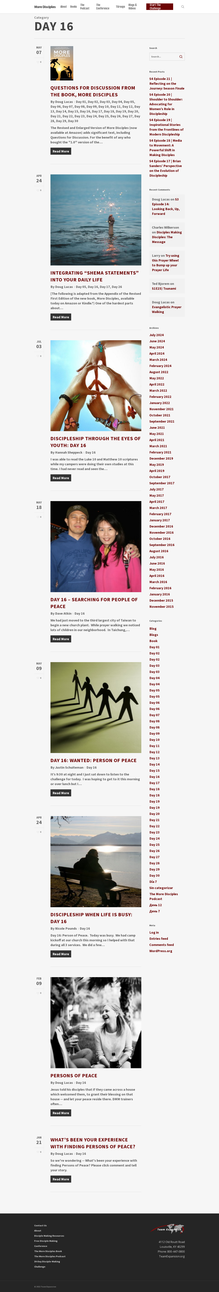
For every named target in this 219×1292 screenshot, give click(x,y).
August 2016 (158, 551)
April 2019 (156, 471)
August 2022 (158, 372)
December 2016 (161, 526)
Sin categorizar (161, 888)
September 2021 (162, 421)
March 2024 (158, 359)
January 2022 (159, 403)
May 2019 (156, 464)
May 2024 (156, 347)
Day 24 (91, 116)
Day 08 (79, 106)
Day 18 (109, 111)
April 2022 (156, 384)
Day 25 (103, 116)
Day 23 (79, 116)
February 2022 (160, 396)
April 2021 (156, 440)
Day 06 (55, 106)
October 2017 (159, 477)
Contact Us (40, 1225)
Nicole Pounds (66, 928)
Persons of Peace (73, 1075)
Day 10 (103, 106)
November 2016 (161, 532)
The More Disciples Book (48, 1251)
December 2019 (161, 458)
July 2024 (156, 335)
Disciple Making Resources (49, 1235)
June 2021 (157, 427)
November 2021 (161, 409)
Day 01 (81, 101)
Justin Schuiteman (69, 767)
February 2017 (160, 514)
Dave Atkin (63, 613)
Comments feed (161, 945)
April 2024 (156, 353)
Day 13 (154, 758)
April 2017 (156, 501)
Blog (153, 628)
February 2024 (160, 366)
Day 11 (115, 106)
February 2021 (160, 452)
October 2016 (159, 538)
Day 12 (127, 106)
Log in (154, 932)
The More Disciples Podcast (163, 896)
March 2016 (158, 582)
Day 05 (129, 101)
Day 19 (121, 111)
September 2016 (162, 545)
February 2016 (160, 588)
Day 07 (67, 106)
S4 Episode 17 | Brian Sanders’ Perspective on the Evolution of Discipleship (165, 168)
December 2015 (161, 600)
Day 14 (61, 111)
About (37, 1230)
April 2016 (156, 575)
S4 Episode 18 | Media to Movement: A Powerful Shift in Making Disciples (165, 147)
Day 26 (115, 116)
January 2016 (159, 594)
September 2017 (162, 483)
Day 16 (85, 111)
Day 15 (73, 111)
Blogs (153, 634)
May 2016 (156, 569)
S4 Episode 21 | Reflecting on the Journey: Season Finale (166, 83)
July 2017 (156, 489)
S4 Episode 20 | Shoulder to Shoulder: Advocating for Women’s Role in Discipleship (166, 104)
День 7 (154, 911)
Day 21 (55, 116)
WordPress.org (160, 951)
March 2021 (158, 446)
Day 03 (105, 101)
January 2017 (159, 520)
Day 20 (133, 111)
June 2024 (157, 341)
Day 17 (97, 111)
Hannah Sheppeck (68, 452)
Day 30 (73, 121)
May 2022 (156, 378)
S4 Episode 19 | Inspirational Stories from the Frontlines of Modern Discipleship (166, 127)
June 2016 (157, 563)
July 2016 (156, 557)
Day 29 (61, 121)
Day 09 (91, 106)
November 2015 (161, 606)
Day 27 (127, 116)
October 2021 (159, 415)
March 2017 (158, 508)
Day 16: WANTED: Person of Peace (93, 760)
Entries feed (158, 938)
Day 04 (117, 101)
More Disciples (45, 7)
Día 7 (153, 881)
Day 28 (154, 863)
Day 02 (93, 101)
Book (153, 641)
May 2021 (156, 433)
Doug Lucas (64, 101)
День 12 (155, 905)
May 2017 (156, 495)
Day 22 (67, 116)
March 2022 (158, 390)
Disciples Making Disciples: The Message (167, 237)
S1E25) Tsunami (164, 288)
